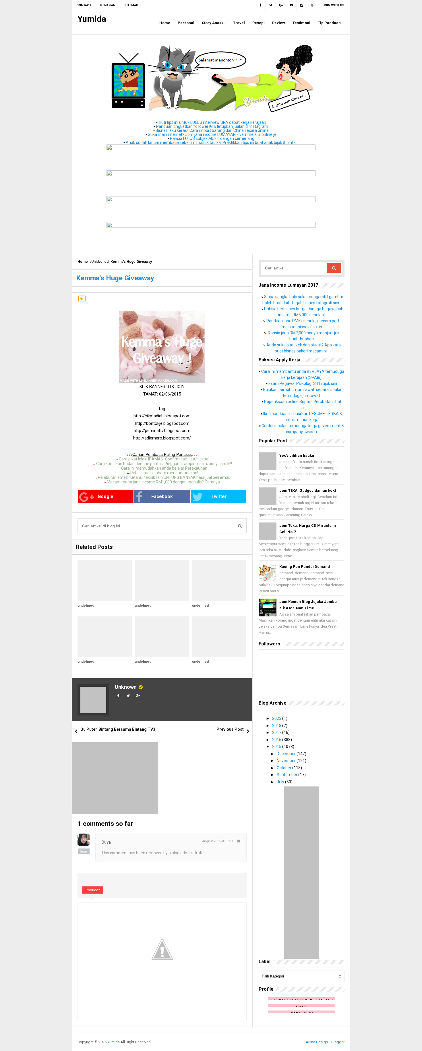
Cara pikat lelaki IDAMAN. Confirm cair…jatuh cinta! (164, 459)
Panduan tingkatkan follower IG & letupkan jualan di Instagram (212, 126)
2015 (277, 746)
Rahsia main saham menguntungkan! (164, 472)
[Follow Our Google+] (281, 5)
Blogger (337, 1042)
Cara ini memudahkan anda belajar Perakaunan (164, 468)
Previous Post (230, 729)
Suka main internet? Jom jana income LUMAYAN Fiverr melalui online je (212, 134)
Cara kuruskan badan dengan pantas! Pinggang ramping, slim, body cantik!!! (164, 463)
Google (105, 496)
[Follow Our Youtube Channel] (291, 5)
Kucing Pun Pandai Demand (304, 566)
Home (83, 262)
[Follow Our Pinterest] (312, 5)
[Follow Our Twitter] (271, 5)
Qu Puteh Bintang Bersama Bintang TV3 (117, 729)
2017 (277, 732)
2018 (277, 725)
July (281, 782)
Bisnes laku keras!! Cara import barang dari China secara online (212, 130)
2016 (277, 739)
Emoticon (92, 890)
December (287, 753)
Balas (84, 851)
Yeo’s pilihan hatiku (296, 455)
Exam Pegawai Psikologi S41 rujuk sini (302, 383)
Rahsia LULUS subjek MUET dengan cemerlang (212, 138)
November (287, 760)
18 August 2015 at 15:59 (215, 841)
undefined (86, 605)
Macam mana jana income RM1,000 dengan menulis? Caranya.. (164, 482)
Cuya (106, 842)
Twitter (219, 496)
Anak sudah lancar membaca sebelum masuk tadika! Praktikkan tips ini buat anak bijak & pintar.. (212, 142)
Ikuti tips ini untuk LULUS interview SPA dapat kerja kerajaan (212, 122)
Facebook (162, 496)
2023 (277, 718)
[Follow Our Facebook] (260, 5)
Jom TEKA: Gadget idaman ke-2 (307, 490)
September (287, 774)
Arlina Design (317, 1042)
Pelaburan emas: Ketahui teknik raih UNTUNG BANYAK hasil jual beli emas (164, 477)
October (284, 767)
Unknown (126, 687)
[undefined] (105, 580)
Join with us (333, 5)
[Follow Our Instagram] (302, 5)
